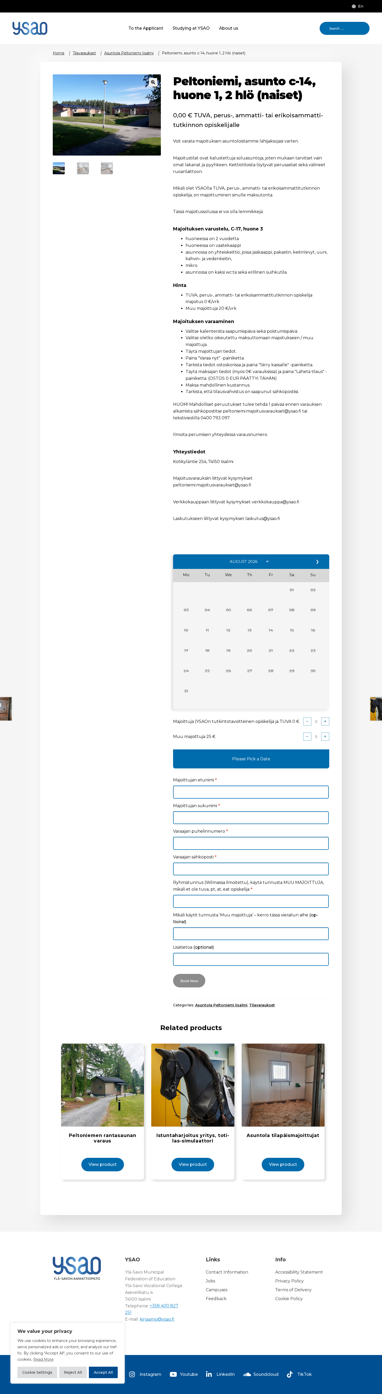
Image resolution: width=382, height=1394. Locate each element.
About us (228, 28)
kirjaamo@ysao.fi (157, 1319)
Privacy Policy (289, 1281)
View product (103, 1164)
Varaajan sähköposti (194, 857)
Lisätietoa (193, 947)
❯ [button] (318, 561)
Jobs (210, 1281)
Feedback (216, 1298)
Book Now (189, 980)
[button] (291, 593)
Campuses (216, 1289)
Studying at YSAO (191, 28)
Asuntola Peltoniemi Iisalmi (129, 53)
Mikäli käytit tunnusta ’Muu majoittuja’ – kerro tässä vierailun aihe (245, 918)
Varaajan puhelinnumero (200, 831)
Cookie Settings (37, 1372)
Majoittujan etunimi (195, 780)
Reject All (73, 1372)
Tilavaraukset (84, 53)
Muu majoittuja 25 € (194, 736)
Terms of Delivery (293, 1289)
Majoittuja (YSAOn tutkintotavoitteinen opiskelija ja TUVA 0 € (236, 721)
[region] (67, 1353)
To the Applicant (145, 28)
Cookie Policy (289, 1298)
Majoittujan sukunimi (196, 805)
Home (58, 53)
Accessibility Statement (299, 1272)
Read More (43, 1359)
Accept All (103, 1372)
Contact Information (227, 1272)
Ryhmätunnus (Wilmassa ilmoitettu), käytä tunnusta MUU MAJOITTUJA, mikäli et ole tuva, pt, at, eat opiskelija (248, 886)
